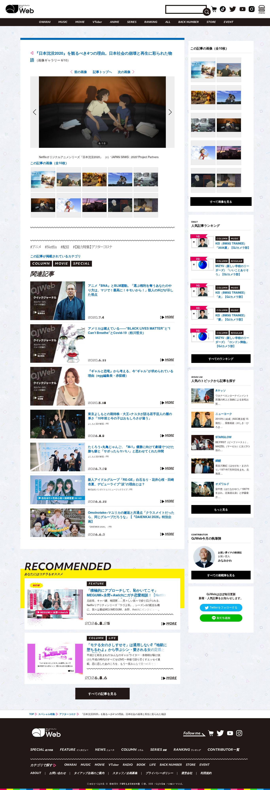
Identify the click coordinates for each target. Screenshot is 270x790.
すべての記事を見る (102, 693)
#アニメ (35, 247)
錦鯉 (218, 460)
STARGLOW (223, 437)
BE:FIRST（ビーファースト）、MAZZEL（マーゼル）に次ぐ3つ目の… (232, 446)
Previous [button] (195, 557)
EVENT (228, 22)
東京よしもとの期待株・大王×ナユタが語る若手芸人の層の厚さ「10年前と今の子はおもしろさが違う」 (130, 416)
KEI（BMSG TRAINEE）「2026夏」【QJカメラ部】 (232, 245)
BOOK (141, 765)
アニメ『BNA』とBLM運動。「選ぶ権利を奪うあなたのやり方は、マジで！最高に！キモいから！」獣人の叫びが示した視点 (130, 290)
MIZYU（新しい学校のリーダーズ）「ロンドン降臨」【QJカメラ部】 (232, 342)
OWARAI (44, 22)
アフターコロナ (67, 714)
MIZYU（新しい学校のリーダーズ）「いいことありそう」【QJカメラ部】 (232, 270)
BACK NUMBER (188, 22)
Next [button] (244, 557)
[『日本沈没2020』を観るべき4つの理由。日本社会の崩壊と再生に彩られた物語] (43, 179)
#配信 (65, 247)
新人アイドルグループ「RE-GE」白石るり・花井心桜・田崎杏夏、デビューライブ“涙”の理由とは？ (131, 481)
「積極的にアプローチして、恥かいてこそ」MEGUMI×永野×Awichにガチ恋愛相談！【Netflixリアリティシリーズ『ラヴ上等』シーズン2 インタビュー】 (126, 593)
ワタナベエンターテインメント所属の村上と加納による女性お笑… (232, 399)
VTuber (97, 22)
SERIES (131, 22)
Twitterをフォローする (223, 607)
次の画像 (124, 71)
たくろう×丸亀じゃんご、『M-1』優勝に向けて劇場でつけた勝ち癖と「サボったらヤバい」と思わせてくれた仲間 (131, 449)
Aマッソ (220, 390)
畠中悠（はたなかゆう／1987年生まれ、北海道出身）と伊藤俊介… (232, 493)
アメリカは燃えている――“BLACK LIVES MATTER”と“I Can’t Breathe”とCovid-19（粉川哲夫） (129, 330)
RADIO (128, 765)
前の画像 (80, 71)
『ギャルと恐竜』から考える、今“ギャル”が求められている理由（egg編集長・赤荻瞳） (130, 373)
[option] (208, 557)
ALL (167, 22)
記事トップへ (102, 71)
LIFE (152, 765)
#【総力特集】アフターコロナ (92, 247)
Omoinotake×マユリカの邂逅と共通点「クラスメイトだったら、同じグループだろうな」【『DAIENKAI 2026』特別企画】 (131, 517)
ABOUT (35, 773)
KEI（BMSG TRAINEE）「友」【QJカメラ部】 (231, 295)
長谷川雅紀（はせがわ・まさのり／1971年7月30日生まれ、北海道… (232, 469)
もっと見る (221, 509)
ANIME (114, 22)
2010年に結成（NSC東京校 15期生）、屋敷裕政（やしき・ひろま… (232, 422)
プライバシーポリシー (159, 773)
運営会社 (186, 773)
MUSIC (62, 22)
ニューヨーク (223, 414)
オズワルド (222, 484)
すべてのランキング (221, 359)
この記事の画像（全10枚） (49, 163)
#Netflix (51, 247)
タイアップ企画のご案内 (89, 773)
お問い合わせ (57, 773)
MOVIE (80, 22)
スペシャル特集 (46, 714)
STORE (211, 22)
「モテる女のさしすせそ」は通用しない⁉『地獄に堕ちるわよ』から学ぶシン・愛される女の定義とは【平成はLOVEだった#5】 (127, 648)
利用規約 (205, 773)
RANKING (150, 22)
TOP (31, 714)
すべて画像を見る (221, 201)
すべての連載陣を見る (221, 575)
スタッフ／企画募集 (124, 773)
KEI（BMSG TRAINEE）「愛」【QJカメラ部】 (231, 317)
